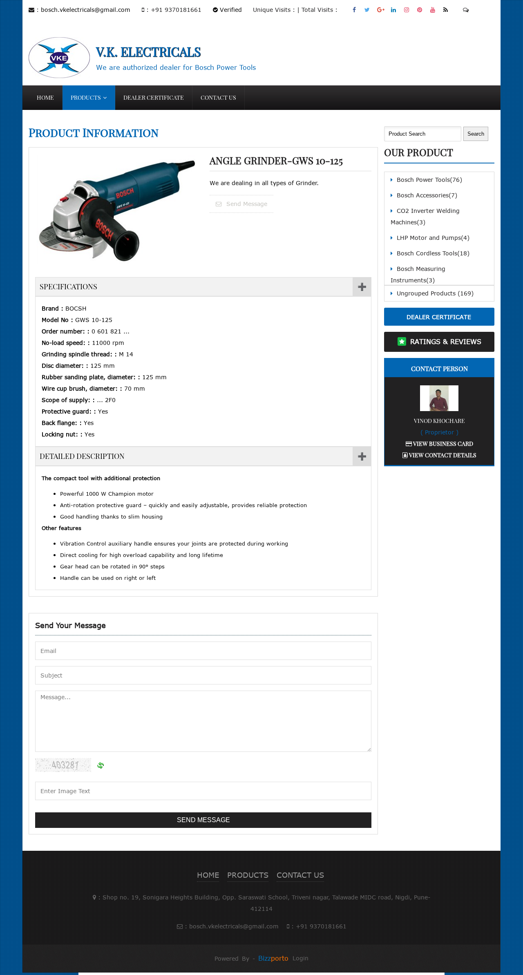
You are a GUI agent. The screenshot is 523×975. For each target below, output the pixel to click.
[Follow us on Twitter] (367, 9)
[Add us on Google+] (380, 9)
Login (300, 958)
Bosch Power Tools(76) (429, 179)
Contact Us (218, 97)
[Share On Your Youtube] (432, 9)
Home (45, 97)
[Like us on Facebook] (354, 9)
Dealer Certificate (153, 97)
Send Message (245, 203)
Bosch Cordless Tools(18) (433, 253)
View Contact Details (442, 455)
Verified (230, 9)
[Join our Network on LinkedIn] (393, 9)
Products (86, 97)
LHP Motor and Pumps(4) (433, 237)
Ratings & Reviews (445, 341)
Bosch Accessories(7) (427, 195)
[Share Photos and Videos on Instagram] (406, 9)
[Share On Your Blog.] (445, 9)
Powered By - (251, 958)
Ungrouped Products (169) (435, 293)
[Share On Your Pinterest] (419, 9)
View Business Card (442, 443)
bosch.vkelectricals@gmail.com (85, 9)
